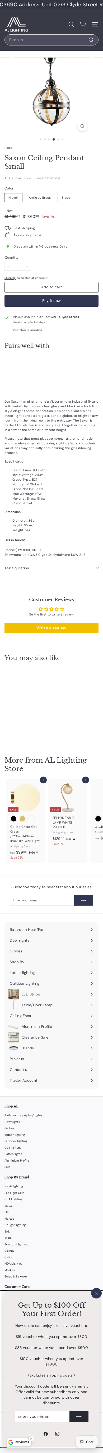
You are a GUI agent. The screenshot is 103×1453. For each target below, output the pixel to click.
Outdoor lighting (15, 1141)
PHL (7, 1212)
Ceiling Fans (13, 1147)
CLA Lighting (13, 1199)
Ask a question (16, 568)
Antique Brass (40, 198)
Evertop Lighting (16, 1244)
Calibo (9, 1257)
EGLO (8, 1206)
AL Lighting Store (17, 178)
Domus (9, 1250)
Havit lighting (13, 1186)
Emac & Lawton (15, 1276)
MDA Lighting (13, 1263)
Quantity (11, 257)
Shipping (10, 278)
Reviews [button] (22, 1442)
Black (66, 198)
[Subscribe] (78, 1416)
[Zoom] (82, 126)
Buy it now (51, 300)
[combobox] (51, 39)
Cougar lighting (15, 1225)
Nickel (13, 198)
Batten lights (13, 1154)
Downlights (12, 1122)
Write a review (51, 628)
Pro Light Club (14, 1193)
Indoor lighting (14, 1135)
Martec (9, 1218)
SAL (7, 1231)
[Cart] (82, 24)
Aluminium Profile (16, 1160)
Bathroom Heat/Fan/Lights (23, 1115)
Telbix (8, 1238)
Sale (7, 1167)
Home (8, 148)
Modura (9, 1270)
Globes (9, 1128)
